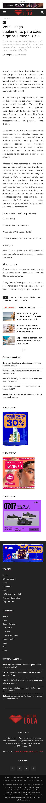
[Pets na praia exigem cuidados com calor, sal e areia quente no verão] (9, 316)
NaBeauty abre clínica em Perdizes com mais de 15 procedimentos (22, 395)
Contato (6, 590)
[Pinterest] (22, 60)
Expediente (7, 586)
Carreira (8, 628)
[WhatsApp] (28, 60)
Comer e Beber (9, 639)
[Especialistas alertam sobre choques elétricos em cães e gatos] (9, 328)
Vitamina (24, 300)
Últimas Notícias (9, 579)
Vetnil (16, 300)
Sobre (5, 583)
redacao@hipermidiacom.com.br (29, 751)
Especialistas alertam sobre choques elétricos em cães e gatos (29, 328)
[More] (40, 60)
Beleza (5, 616)
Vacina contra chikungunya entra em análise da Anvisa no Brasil (22, 372)
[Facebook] (11, 60)
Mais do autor (27, 308)
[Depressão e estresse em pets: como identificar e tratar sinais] (9, 340)
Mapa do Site (8, 602)
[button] (4, 12)
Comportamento (9, 624)
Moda (5, 643)
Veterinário (7, 300)
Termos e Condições (11, 598)
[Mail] (26, 768)
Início (4, 18)
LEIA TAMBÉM (9, 308)
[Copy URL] (5, 60)
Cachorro (13, 297)
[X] (16, 60)
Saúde (5, 650)
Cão (20, 297)
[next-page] (24, 350)
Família (8, 631)
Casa (5, 620)
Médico (32, 297)
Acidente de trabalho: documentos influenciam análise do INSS (22, 388)
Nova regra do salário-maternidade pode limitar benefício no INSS (22, 364)
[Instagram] (19, 768)
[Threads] (33, 768)
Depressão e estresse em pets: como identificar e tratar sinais (29, 340)
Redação (8, 55)
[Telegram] (34, 60)
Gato (26, 297)
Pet (10, 18)
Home (5, 575)
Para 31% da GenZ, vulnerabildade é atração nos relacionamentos (22, 380)
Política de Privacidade (12, 594)
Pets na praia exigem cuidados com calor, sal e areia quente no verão (29, 316)
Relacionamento (12, 635)
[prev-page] (20, 350)
